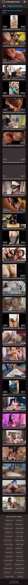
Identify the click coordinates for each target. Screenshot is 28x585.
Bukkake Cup (8, 532)
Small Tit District (20, 568)
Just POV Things (8, 544)
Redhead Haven (8, 568)
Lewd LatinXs (19, 552)
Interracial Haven (19, 540)
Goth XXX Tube (7, 540)
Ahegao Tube (9, 520)
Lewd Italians (9, 552)
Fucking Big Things (13, 2)
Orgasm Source (20, 560)
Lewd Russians (9, 556)
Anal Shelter (19, 520)
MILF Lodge (19, 556)
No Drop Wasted (8, 560)
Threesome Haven (9, 576)
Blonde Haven (19, 524)
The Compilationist (18, 572)
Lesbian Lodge (19, 544)
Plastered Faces (19, 564)
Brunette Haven (20, 528)
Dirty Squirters (9, 536)
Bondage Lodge (8, 528)
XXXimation (20, 576)
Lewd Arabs (9, 548)
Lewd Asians (19, 548)
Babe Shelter (8, 524)
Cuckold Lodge (19, 532)
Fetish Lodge (19, 536)
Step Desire (7, 572)
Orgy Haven (8, 564)
